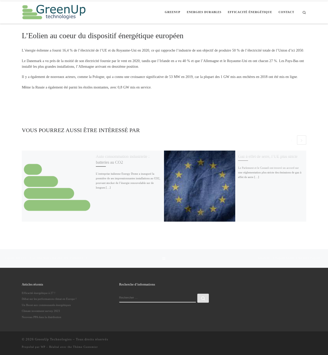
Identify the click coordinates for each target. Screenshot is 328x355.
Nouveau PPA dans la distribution (41, 317)
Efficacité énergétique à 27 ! (38, 292)
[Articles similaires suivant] (301, 140)
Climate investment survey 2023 (41, 310)
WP (43, 346)
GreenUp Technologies (53, 339)
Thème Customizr (85, 346)
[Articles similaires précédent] (291, 140)
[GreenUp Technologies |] (54, 11)
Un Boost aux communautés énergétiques (46, 305)
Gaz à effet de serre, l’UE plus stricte (268, 156)
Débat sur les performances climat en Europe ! (49, 298)
